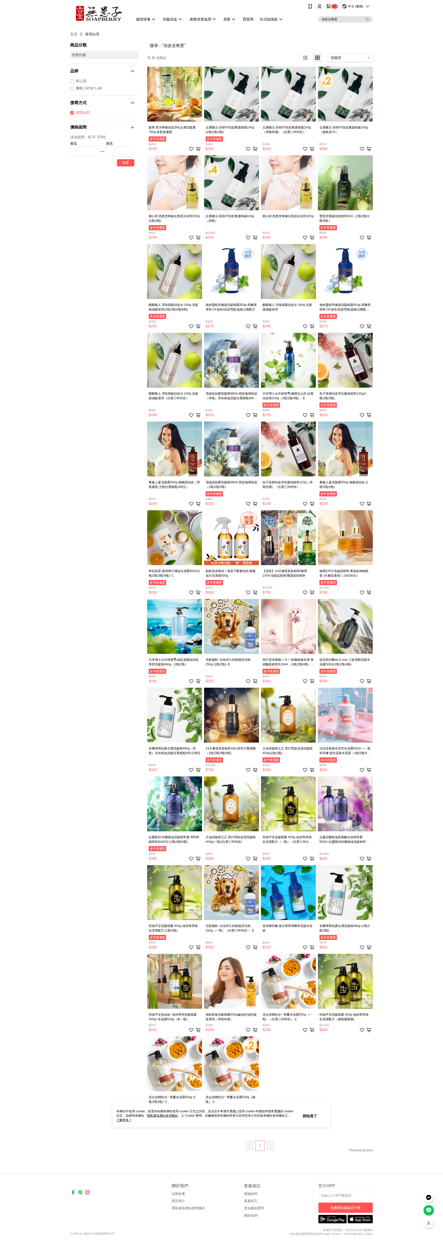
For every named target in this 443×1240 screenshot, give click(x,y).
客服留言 (250, 1201)
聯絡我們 (250, 1215)
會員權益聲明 (254, 1208)
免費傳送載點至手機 (345, 1208)
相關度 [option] (336, 58)
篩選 (125, 163)
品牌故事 (178, 1194)
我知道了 (310, 1116)
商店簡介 (178, 1201)
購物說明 (250, 1194)
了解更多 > (123, 1120)
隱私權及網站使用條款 (188, 1208)
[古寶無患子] (98, 13)
